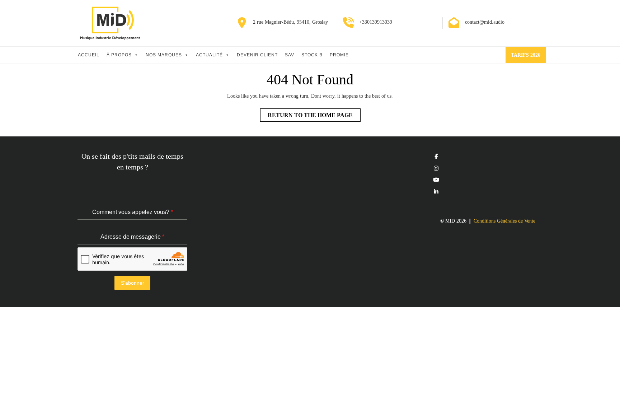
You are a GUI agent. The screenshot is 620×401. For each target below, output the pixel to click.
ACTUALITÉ (209, 54)
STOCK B (312, 54)
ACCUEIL (88, 54)
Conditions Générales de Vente (504, 221)
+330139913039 (375, 22)
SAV (289, 54)
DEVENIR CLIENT (257, 54)
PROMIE (339, 54)
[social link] (436, 156)
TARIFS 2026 (528, 57)
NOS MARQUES (164, 54)
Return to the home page (314, 117)
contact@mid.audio (484, 22)
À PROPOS (119, 54)
